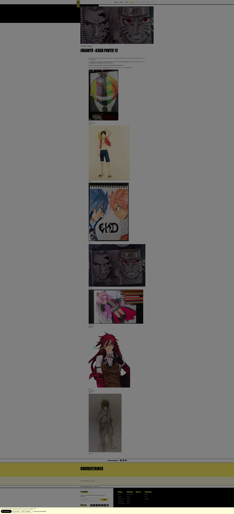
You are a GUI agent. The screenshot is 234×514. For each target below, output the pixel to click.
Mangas (120, 492)
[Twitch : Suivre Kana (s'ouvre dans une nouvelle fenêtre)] (97, 506)
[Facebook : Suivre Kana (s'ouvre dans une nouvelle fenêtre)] (99, 506)
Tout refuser (17, 511)
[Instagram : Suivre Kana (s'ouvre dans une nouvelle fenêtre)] (91, 506)
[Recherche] (152, 2)
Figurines (128, 501)
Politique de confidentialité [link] (40, 511)
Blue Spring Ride (121, 503)
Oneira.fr (138, 492)
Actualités (130, 492)
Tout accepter (6, 511)
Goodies (128, 496)
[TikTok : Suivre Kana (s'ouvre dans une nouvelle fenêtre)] (94, 506)
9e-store (146, 494)
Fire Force (120, 496)
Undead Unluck (121, 501)
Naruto (119, 494)
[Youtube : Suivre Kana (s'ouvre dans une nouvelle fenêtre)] (107, 506)
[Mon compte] (155, 2)
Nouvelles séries (130, 494)
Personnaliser (28, 511)
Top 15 (128, 503)
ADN (145, 496)
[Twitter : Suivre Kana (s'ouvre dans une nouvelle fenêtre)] (105, 506)
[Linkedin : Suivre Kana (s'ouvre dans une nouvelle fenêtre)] (102, 506)
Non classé (90, 46)
